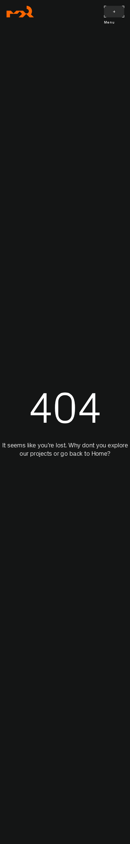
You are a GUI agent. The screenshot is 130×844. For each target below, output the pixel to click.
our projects (36, 453)
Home (99, 453)
